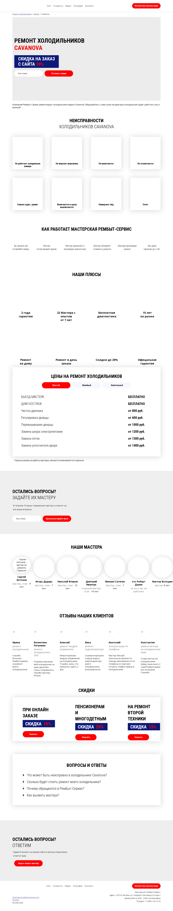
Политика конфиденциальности (25, 897)
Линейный (86, 385)
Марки (68, 6)
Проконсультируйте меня (57, 518)
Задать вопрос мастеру (28, 863)
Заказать (33, 734)
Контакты (89, 6)
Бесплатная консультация (146, 6)
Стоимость (58, 6)
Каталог (15, 900)
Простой (56, 385)
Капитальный (117, 385)
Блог (49, 6)
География (78, 6)
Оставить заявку (58, 73)
